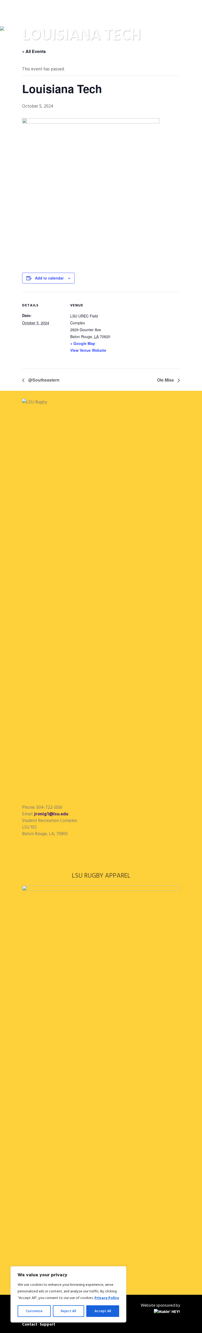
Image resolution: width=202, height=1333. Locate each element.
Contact (29, 1324)
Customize (34, 1311)
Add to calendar (49, 278)
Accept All (102, 1311)
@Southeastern (43, 380)
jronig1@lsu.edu (51, 814)
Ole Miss (166, 380)
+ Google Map (82, 343)
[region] (68, 1294)
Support (47, 1324)
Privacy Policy (106, 1298)
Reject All (68, 1311)
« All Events (34, 51)
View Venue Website (88, 350)
